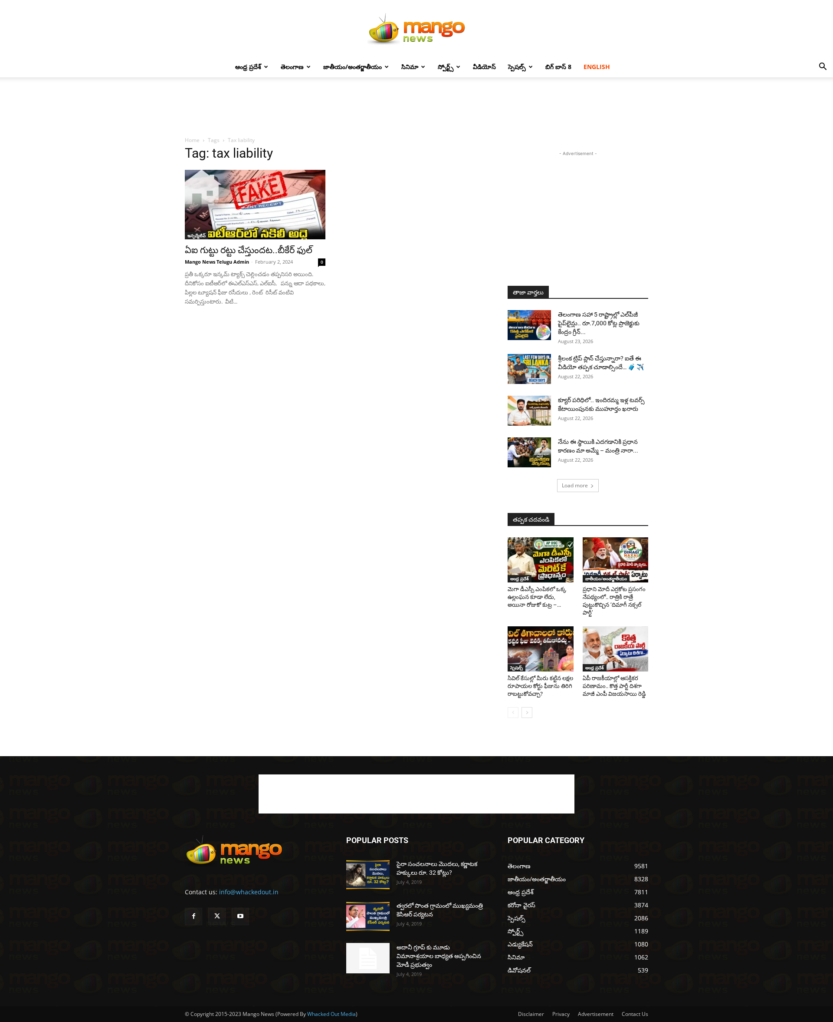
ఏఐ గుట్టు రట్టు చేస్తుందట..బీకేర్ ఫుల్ (248, 250)
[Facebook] (193, 916)
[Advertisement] (416, 107)
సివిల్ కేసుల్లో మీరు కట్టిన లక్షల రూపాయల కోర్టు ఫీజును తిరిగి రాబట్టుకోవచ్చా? (540, 686)
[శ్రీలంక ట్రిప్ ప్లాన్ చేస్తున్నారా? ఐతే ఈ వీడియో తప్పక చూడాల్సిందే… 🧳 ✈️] (529, 369)
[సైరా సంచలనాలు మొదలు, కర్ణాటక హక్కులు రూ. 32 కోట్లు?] (368, 875)
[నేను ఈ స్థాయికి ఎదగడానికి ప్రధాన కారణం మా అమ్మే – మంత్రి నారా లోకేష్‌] (529, 452)
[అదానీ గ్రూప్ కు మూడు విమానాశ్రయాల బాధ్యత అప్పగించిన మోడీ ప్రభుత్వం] (368, 958)
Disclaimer (531, 1014)
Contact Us (635, 1014)
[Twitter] (217, 916)
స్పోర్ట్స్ (445, 67)
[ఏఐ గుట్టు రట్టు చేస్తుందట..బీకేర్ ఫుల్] (255, 204)
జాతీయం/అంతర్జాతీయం (352, 67)
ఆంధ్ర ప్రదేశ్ (248, 67)
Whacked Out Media (331, 1014)
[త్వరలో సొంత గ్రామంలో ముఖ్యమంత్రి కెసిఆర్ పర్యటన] (368, 916)
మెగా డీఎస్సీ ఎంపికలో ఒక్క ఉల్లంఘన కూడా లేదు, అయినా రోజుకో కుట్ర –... (537, 597)
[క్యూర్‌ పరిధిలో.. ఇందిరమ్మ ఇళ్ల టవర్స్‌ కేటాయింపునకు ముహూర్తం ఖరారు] (529, 411)
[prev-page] (513, 712)
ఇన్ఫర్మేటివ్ (196, 235)
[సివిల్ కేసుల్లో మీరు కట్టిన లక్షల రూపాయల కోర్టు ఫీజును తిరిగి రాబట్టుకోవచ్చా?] (541, 648)
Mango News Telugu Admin (217, 261)
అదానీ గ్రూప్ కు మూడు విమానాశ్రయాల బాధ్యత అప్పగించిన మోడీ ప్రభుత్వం (439, 956)
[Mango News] (416, 28)
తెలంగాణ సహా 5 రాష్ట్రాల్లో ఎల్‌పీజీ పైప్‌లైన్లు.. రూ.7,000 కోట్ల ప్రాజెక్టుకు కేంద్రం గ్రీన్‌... (599, 323)
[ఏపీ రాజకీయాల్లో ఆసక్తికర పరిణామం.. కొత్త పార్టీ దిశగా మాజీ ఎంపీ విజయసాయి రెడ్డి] (616, 648)
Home (192, 140)
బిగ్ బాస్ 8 (558, 67)
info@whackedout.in (249, 892)
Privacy (561, 1014)
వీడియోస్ (484, 67)
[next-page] (526, 712)
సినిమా (409, 67)
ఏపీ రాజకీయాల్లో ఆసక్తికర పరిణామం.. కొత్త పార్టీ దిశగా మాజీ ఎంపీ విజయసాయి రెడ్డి (614, 686)
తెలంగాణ (292, 67)
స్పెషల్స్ (517, 67)
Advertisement (595, 1014)
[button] (822, 67)
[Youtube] (240, 916)
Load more (575, 485)
